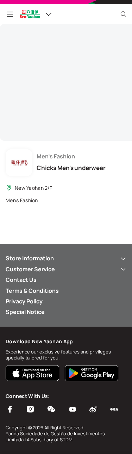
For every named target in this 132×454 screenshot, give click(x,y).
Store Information (30, 258)
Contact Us (21, 280)
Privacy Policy (24, 301)
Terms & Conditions (32, 290)
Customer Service (30, 269)
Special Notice (25, 312)
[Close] (123, 14)
